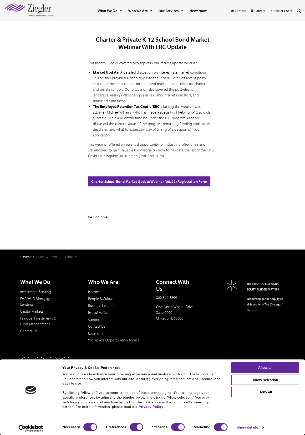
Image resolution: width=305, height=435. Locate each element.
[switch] (136, 427)
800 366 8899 (166, 297)
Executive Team (100, 312)
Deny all (265, 392)
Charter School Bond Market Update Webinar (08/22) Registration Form (149, 181)
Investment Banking (35, 291)
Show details (247, 427)
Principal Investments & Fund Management (38, 321)
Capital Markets (31, 311)
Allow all (265, 367)
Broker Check (283, 11)
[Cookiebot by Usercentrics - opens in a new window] (31, 428)
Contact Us (28, 330)
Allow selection (265, 380)
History (93, 291)
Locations (95, 333)
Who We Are (138, 10)
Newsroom (198, 10)
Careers (259, 11)
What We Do (107, 10)
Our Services (168, 10)
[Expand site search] (298, 11)
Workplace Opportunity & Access (113, 340)
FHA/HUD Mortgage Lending (35, 301)
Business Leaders (101, 305)
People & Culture (101, 298)
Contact (240, 11)
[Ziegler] (29, 11)
